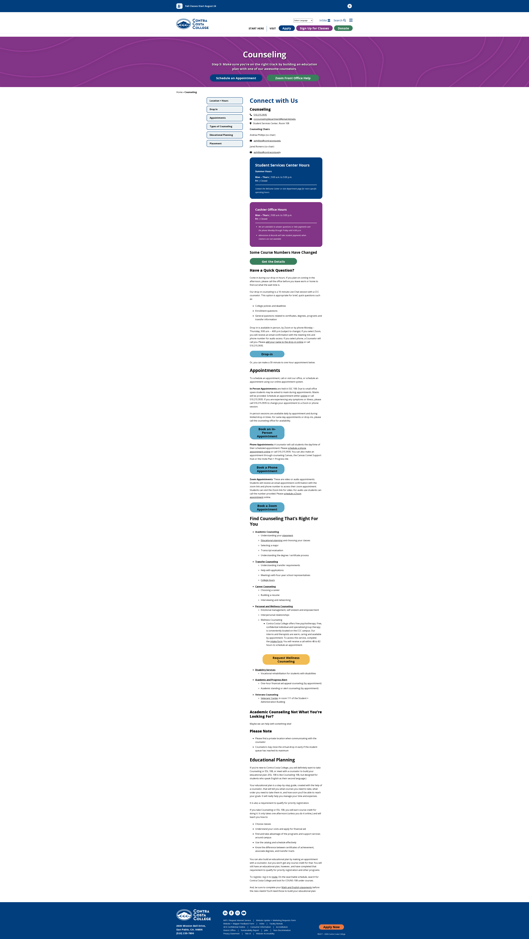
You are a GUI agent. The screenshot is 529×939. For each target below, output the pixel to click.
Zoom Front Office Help (293, 78)
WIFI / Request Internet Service (237, 920)
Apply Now (331, 927)
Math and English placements (296, 887)
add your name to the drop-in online (284, 342)
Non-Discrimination (282, 930)
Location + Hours (219, 100)
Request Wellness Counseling (286, 659)
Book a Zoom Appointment (267, 507)
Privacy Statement (231, 933)
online (304, 395)
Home (179, 92)
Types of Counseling (221, 126)
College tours (268, 580)
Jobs (266, 930)
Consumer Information (260, 927)
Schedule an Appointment (236, 78)
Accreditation (282, 927)
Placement (216, 143)
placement (287, 535)
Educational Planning (221, 134)
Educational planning (272, 540)
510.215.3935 (260, 114)
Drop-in (267, 354)
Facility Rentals (276, 923)
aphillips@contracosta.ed (266, 152)
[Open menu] (351, 20)
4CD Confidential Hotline (234, 927)
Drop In (214, 109)
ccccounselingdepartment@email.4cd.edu (275, 119)
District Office (229, 930)
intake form (276, 641)
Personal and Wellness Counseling (274, 606)
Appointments (218, 117)
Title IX (248, 933)
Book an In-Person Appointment (267, 432)
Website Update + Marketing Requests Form (276, 920)
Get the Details (273, 261)
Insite (274, 876)
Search (338, 20)
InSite (323, 20)
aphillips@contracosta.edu (267, 140)
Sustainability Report (250, 930)
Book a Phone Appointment (267, 469)
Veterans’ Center (269, 698)
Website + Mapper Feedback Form (238, 923)
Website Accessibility (265, 933)
